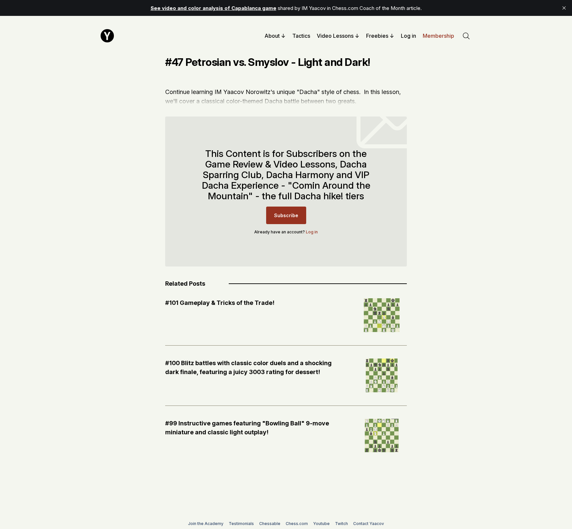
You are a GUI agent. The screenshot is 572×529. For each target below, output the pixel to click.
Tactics (301, 35)
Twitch (341, 523)
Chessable (269, 523)
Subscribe (286, 215)
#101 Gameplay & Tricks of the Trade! (219, 302)
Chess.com (297, 523)
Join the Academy (205, 523)
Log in (408, 35)
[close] (564, 8)
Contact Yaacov (368, 523)
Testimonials (241, 523)
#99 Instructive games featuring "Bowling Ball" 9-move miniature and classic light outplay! (247, 428)
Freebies (377, 35)
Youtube (321, 523)
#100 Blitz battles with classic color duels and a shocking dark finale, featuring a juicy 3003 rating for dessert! (248, 367)
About (272, 35)
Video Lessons (335, 35)
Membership (438, 35)
